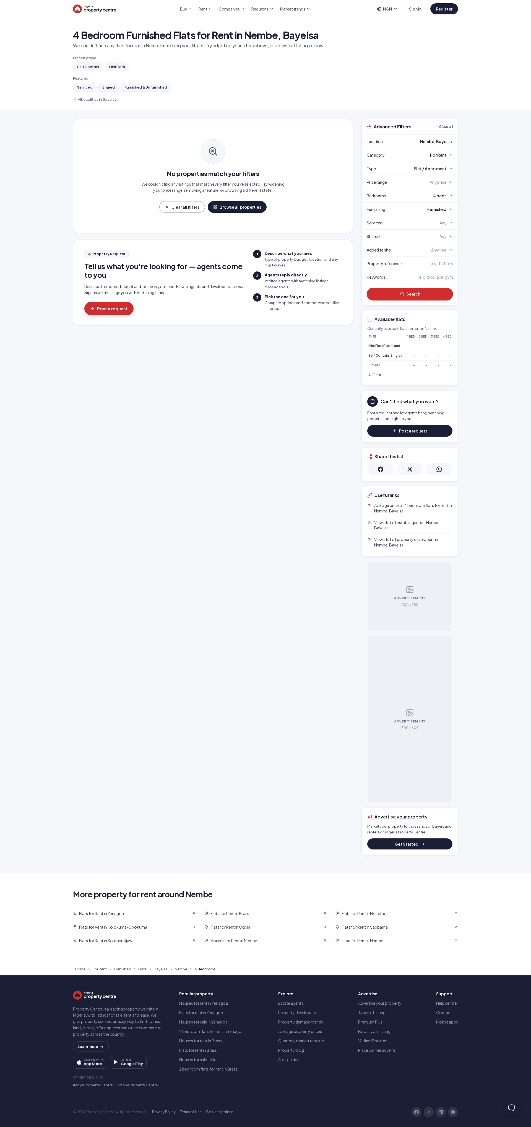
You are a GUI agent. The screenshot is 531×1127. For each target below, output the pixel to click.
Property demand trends (300, 1021)
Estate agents (290, 1003)
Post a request (112, 308)
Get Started (406, 843)
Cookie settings (220, 1112)
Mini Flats (117, 66)
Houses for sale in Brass (200, 1059)
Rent (203, 8)
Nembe (181, 969)
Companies (229, 8)
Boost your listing (374, 1031)
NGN (387, 8)
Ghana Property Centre (137, 1085)
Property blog (291, 1050)
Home (80, 969)
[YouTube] (453, 1112)
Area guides (288, 1059)
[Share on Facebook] (380, 469)
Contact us (446, 1012)
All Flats (374, 375)
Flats (142, 969)
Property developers (297, 1012)
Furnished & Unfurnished (146, 87)
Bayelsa (161, 969)
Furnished (122, 969)
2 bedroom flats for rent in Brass (208, 1068)
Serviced (84, 87)
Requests (260, 8)
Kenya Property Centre (93, 1085)
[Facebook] (416, 1112)
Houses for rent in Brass (200, 1040)
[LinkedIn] (441, 1112)
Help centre (446, 1003)
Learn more (88, 1046)
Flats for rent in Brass (198, 1050)
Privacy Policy (164, 1112)
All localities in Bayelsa (97, 99)
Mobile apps (447, 1021)
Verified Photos (372, 1040)
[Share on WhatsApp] (439, 469)
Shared (108, 87)
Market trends (292, 8)
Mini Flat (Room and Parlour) (390, 346)
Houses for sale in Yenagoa (203, 1021)
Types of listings (372, 1012)
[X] (429, 1112)
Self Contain (88, 66)
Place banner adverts (377, 1050)
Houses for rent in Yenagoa (203, 1003)
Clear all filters (185, 206)
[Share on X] (410, 469)
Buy (183, 8)
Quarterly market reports (301, 1040)
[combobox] (423, 141)
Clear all (446, 126)
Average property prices (300, 1031)
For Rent (100, 969)
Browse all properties (240, 206)
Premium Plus (370, 1021)
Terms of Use (191, 1112)
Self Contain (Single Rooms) (391, 355)
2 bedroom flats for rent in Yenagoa (211, 1031)
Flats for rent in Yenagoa (201, 1012)
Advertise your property (380, 1003)
